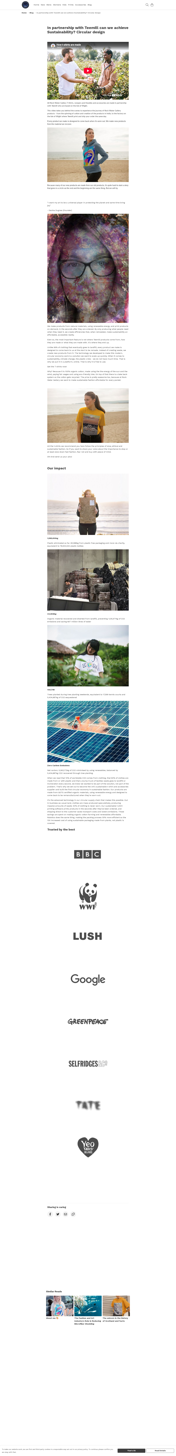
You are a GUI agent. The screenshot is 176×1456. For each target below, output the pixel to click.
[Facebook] (50, 1214)
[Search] (147, 4)
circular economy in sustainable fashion (91, 789)
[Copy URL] (73, 1214)
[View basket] (152, 4)
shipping (51, 812)
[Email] (65, 1214)
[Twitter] (58, 1214)
